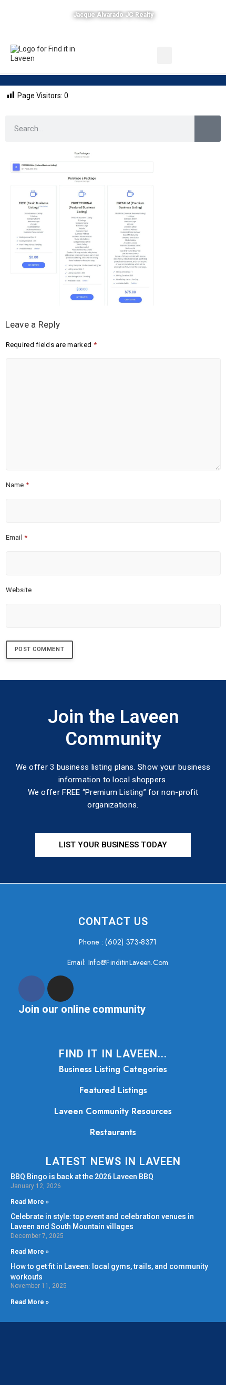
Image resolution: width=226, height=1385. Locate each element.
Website (19, 590)
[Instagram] (60, 988)
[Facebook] (31, 988)
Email (17, 537)
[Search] (207, 129)
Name (17, 485)
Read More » (30, 1201)
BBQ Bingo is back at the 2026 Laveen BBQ (82, 1176)
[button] (164, 55)
